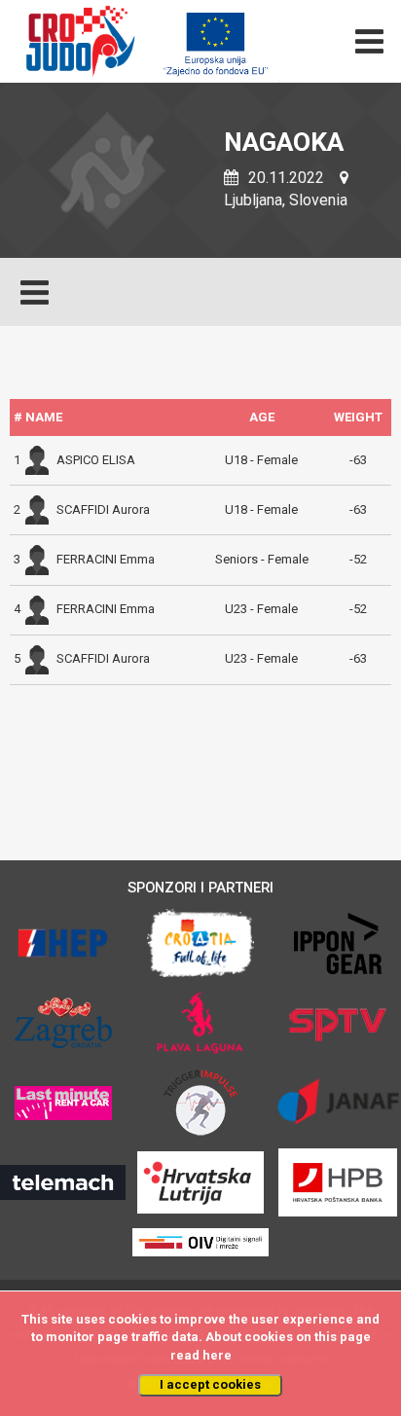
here (217, 1355)
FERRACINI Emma (105, 559)
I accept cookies (210, 1384)
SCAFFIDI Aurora (103, 509)
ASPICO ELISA (95, 460)
